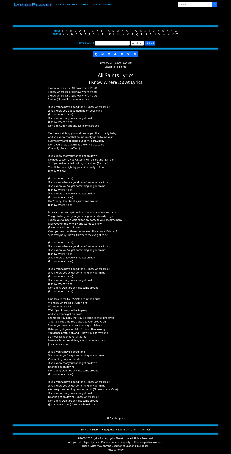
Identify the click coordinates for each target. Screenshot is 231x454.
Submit (86, 4)
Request (73, 4)
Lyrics (84, 429)
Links (97, 4)
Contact (109, 4)
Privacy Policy (115, 449)
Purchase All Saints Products (115, 63)
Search (59, 4)
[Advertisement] (100, 16)
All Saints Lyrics (116, 418)
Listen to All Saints (115, 66)
